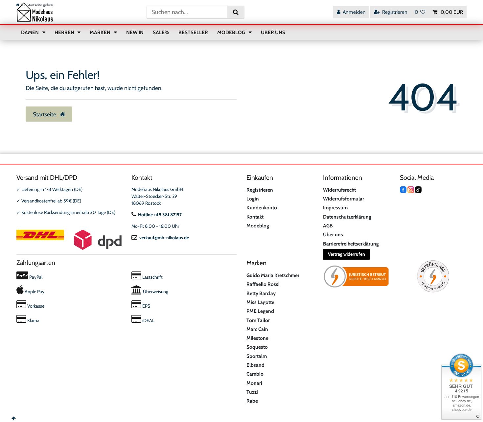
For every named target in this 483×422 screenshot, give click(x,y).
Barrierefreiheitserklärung (351, 244)
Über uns (333, 234)
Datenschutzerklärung (347, 217)
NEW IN (135, 32)
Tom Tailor (258, 320)
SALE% (161, 32)
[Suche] (235, 12)
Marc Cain (257, 329)
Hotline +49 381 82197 (160, 215)
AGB (328, 226)
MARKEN (100, 32)
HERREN (65, 32)
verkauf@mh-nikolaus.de (164, 238)
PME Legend (260, 311)
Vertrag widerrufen (346, 254)
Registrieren (259, 190)
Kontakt (255, 217)
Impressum (335, 207)
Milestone (257, 338)
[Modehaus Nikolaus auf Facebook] (403, 189)
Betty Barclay (261, 293)
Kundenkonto (261, 207)
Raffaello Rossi (263, 284)
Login (252, 199)
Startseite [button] (45, 114)
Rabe (252, 401)
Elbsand (255, 365)
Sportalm (256, 356)
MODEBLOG (231, 32)
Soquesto (257, 347)
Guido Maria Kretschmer (272, 275)
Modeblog (257, 226)
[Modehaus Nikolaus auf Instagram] (410, 189)
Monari (254, 383)
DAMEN (30, 32)
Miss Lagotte (260, 302)
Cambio (255, 374)
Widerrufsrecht (339, 190)
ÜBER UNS (273, 32)
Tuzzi (252, 392)
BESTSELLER (193, 32)
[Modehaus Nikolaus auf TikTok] (418, 189)
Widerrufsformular (343, 199)
